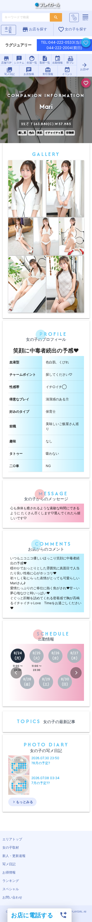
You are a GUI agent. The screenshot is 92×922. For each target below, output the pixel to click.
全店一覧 (8, 29)
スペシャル (10, 889)
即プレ (70, 59)
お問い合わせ (12, 897)
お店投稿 (29, 71)
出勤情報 (57, 59)
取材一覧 (45, 59)
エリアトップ (12, 839)
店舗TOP (6, 59)
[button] (16, 673)
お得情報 (9, 872)
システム (19, 59)
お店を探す (34, 29)
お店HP (84, 66)
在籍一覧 (32, 59)
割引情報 (48, 71)
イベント (67, 71)
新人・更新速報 (13, 856)
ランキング (10, 881)
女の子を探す (72, 29)
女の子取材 (10, 847)
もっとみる (22, 802)
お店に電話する (32, 915)
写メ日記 (9, 71)
